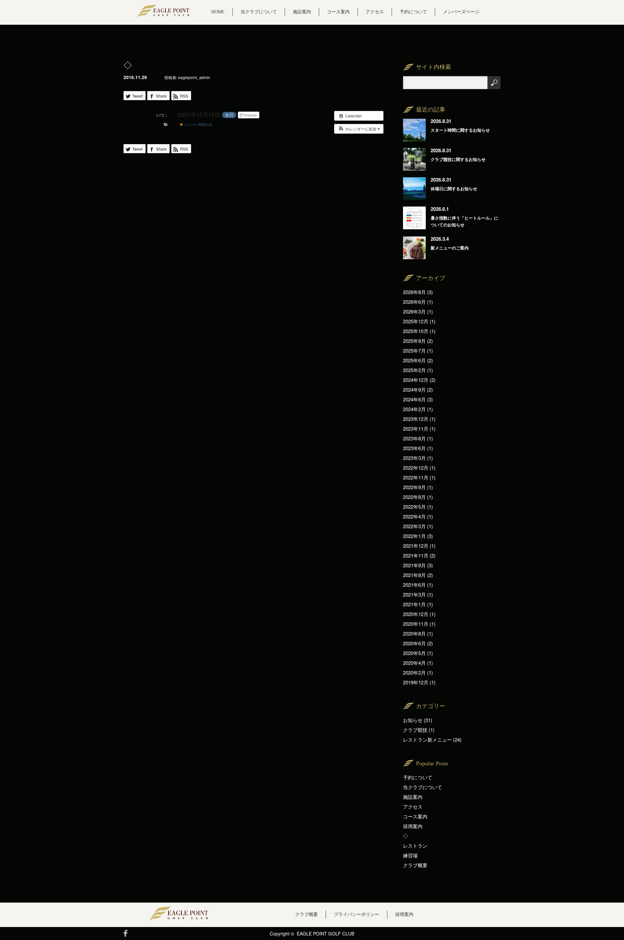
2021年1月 (414, 604)
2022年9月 (414, 487)
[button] (358, 128)
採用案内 (412, 826)
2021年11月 (415, 555)
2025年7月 (414, 350)
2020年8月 (414, 633)
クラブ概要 (415, 865)
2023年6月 (414, 448)
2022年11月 (415, 477)
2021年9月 (414, 565)
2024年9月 (414, 389)
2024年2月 (414, 409)
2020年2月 (414, 672)
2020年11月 (415, 623)
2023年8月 (414, 438)
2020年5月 (414, 653)
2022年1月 (414, 535)
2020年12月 (415, 614)
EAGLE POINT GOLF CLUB (325, 933)
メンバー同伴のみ (198, 124)
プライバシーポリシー (356, 914)
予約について (413, 11)
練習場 (410, 855)
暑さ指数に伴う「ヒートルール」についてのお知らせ (464, 221)
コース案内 (338, 11)
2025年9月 (414, 340)
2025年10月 (415, 331)
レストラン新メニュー (427, 739)
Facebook (125, 933)
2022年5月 (414, 506)
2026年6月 (414, 301)
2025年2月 (414, 370)
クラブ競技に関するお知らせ (458, 159)
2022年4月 (414, 516)
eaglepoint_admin (194, 77)
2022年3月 (414, 526)
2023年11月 (415, 428)
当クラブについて (258, 11)
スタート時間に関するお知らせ (460, 130)
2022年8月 (414, 496)
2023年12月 (415, 418)
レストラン (415, 845)
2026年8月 (414, 292)
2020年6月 (414, 643)
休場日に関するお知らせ (454, 188)
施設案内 (302, 11)
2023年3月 (414, 457)
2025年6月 (414, 360)
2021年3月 (414, 594)
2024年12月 (415, 379)
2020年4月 (414, 662)
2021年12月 (415, 545)
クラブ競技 (415, 729)
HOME (218, 11)
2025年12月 (415, 321)
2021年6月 (414, 584)
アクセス (375, 11)
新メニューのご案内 (450, 248)
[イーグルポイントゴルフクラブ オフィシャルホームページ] (163, 10)
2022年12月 (415, 467)
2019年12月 (415, 682)
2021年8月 (414, 574)
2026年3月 (414, 311)
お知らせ (412, 720)
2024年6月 (414, 399)
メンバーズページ (461, 11)
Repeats (250, 114)
